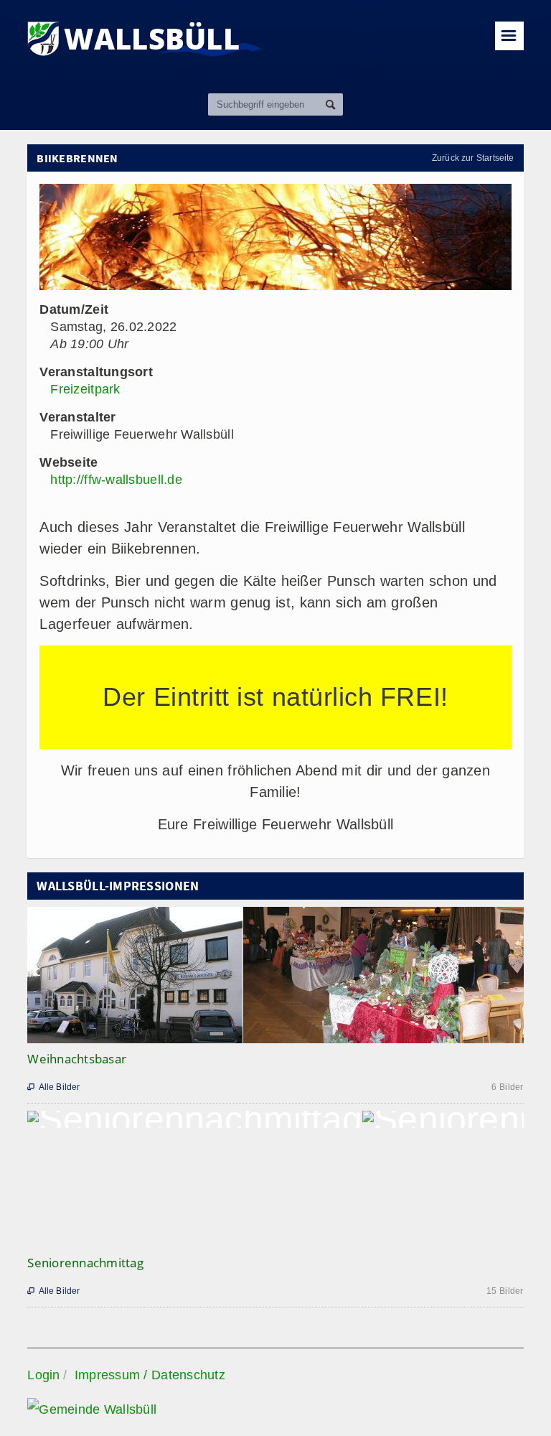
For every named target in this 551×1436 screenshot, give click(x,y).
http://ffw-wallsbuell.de (116, 479)
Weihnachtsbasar (76, 1058)
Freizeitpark (85, 389)
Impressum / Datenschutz (150, 1375)
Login (43, 1375)
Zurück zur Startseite (473, 158)
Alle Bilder (53, 1087)
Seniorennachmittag (85, 1262)
